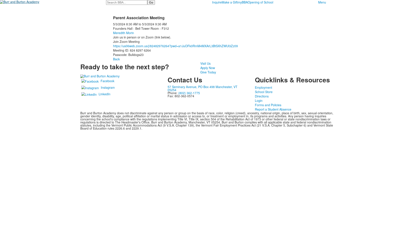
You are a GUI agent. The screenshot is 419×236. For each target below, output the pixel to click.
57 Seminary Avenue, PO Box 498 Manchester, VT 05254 (202, 88)
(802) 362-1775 (189, 93)
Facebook (107, 81)
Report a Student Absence (273, 109)
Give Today (208, 72)
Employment (263, 87)
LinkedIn (104, 94)
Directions (262, 96)
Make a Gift (230, 2)
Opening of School (260, 2)
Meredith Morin (123, 33)
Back (116, 59)
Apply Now (207, 68)
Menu (322, 2)
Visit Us (205, 63)
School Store (264, 92)
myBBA (243, 2)
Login (259, 100)
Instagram (108, 87)
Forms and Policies (268, 105)
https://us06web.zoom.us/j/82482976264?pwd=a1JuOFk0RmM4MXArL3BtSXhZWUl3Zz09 (175, 46)
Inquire (217, 2)
